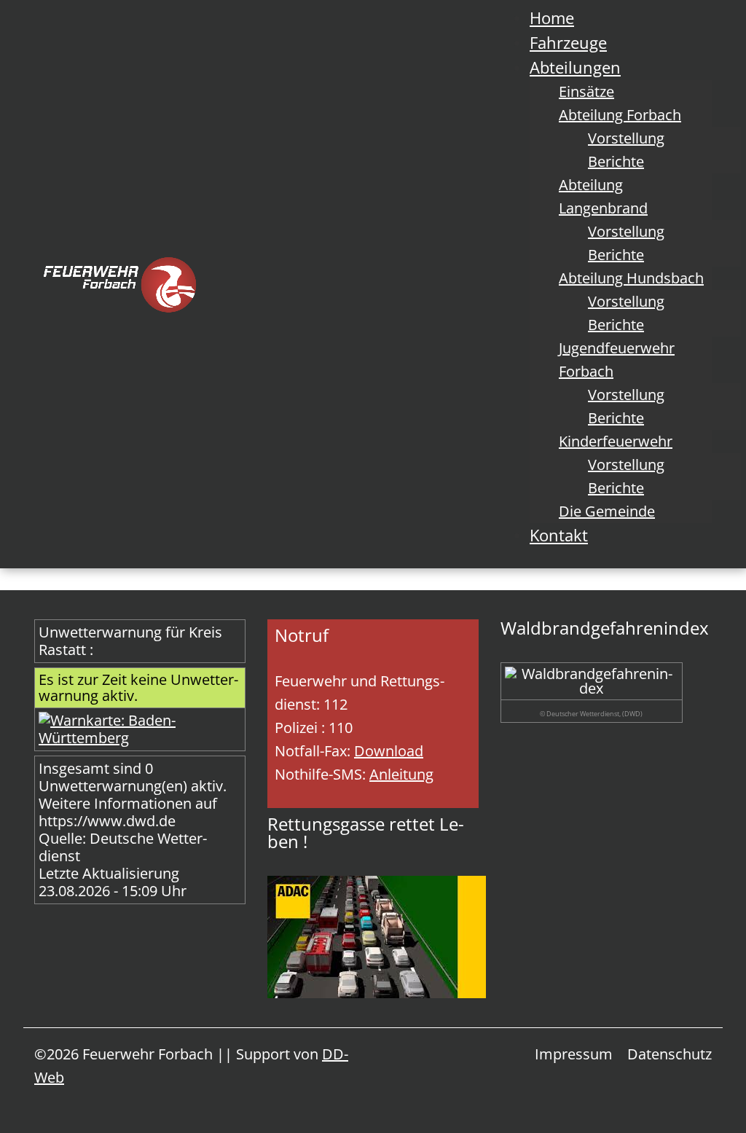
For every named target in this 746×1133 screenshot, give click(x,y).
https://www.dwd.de (107, 821)
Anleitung (401, 774)
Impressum (574, 1054)
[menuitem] (552, 17)
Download (388, 751)
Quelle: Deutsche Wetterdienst (123, 847)
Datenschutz (669, 1054)
